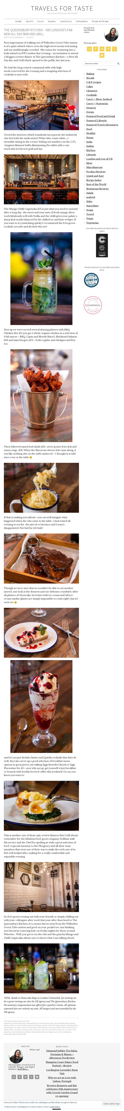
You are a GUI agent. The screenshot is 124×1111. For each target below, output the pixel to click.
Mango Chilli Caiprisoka (40, 1027)
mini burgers (17, 1030)
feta (40, 1025)
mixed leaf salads (27, 1030)
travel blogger (49, 1032)
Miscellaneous (94, 167)
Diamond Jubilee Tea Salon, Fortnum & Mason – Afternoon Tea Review (62, 1054)
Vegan (89, 218)
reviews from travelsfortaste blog (51, 1030)
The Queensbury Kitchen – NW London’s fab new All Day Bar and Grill (38, 32)
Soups (89, 210)
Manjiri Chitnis (61, 1027)
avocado (14, 1023)
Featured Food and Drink (100, 116)
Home (89, 137)
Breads (90, 78)
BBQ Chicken (22, 1023)
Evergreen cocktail (32, 1025)
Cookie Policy (55, 1107)
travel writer (58, 1032)
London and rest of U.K (99, 159)
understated (7, 1034)
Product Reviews (95, 171)
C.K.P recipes (93, 82)
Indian (90, 146)
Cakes (89, 86)
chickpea (6, 1025)
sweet (70, 1030)
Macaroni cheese (27, 1027)
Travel (90, 214)
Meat (89, 163)
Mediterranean (8, 1030)
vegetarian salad (17, 1034)
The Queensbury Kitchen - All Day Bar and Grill (29, 1032)
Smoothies (92, 206)
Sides (89, 201)
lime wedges (17, 1027)
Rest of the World (96, 184)
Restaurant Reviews (23, 1021)
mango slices (52, 1027)
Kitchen (90, 150)
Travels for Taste (62, 8)
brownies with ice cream (46, 1023)
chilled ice (13, 1025)
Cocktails (91, 95)
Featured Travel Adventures (102, 125)
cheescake (72, 1023)
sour (66, 1030)
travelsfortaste (66, 1032)
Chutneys (91, 91)
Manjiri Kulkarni (71, 1027)
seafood (90, 197)
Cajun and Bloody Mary (61, 1023)
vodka (24, 1034)
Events (90, 112)
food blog (44, 1025)
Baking (90, 73)
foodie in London (61, 1025)
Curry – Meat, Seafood (99, 99)
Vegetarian (92, 223)
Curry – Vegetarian (97, 103)
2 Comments (29, 37)
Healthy (90, 133)
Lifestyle (14, 1021)
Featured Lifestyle (96, 120)
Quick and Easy (95, 176)
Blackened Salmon (32, 1023)
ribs (63, 1030)
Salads (89, 193)
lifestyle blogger (8, 1027)
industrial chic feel (72, 1025)
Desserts (91, 108)
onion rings (36, 1030)
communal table (21, 1025)
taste (13, 1032)
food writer (51, 1025)
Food (89, 129)
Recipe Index (93, 180)
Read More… (23, 1069)
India (89, 142)
